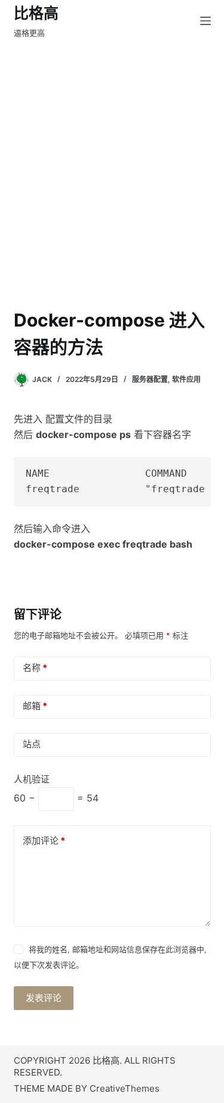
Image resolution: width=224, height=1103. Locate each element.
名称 (35, 667)
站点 (32, 744)
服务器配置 (150, 379)
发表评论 (44, 997)
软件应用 (186, 379)
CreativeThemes (124, 1088)
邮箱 (35, 705)
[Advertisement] (112, 159)
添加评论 (44, 840)
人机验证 (32, 779)
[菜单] (205, 20)
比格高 (36, 13)
